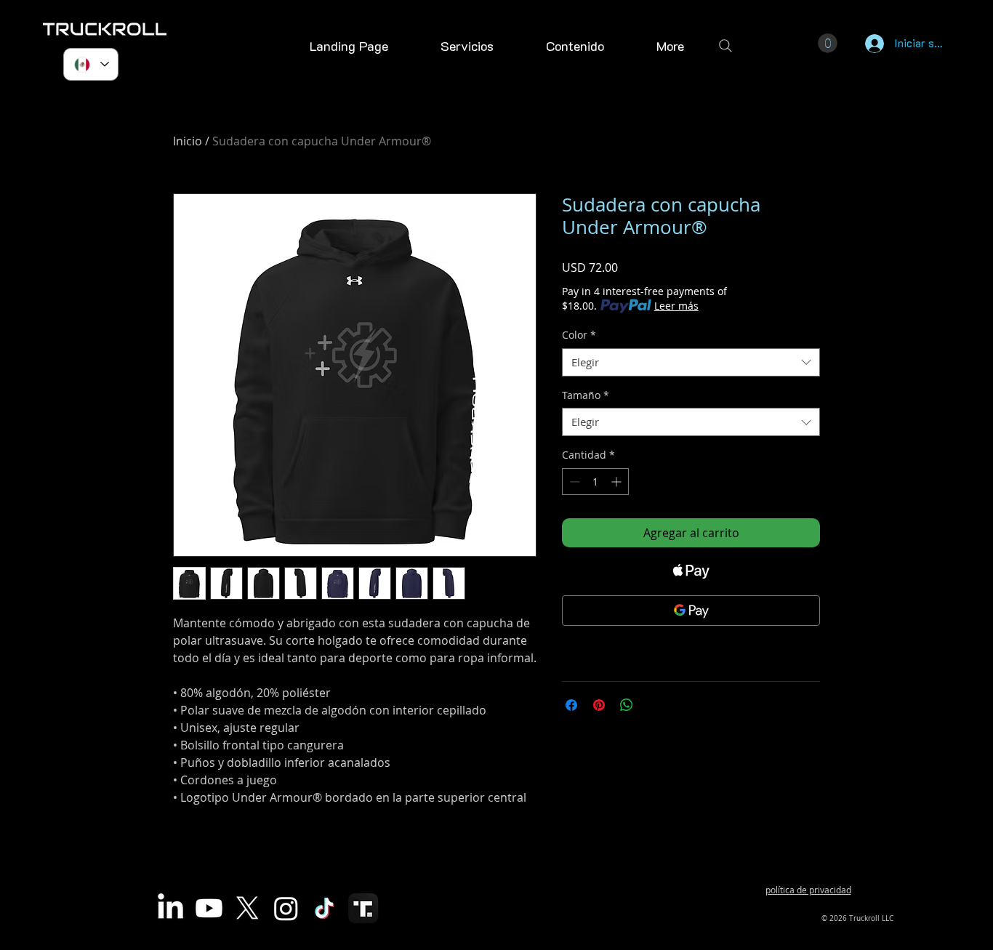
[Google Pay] (691, 610)
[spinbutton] (595, 481)
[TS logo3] (363, 908)
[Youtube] (209, 908)
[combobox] (691, 362)
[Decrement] (573, 481)
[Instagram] (286, 908)
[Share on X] (654, 705)
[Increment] (617, 481)
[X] (247, 908)
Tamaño (585, 395)
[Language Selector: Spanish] (90, 64)
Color (579, 335)
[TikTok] (324, 908)
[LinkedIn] (170, 908)
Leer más (676, 306)
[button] (575, 46)
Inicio (187, 141)
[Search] (725, 46)
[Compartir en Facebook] (571, 705)
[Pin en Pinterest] (599, 705)
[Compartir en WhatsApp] (626, 705)
